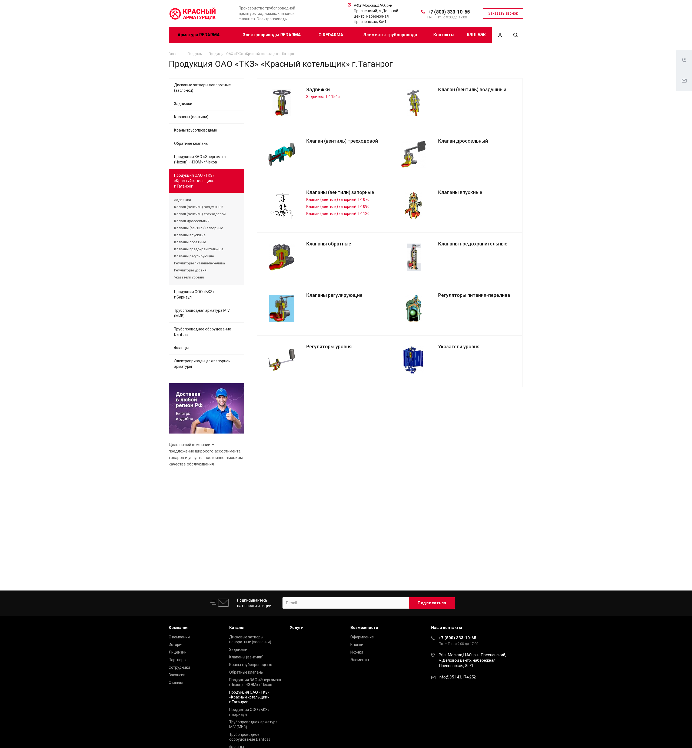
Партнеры (177, 660)
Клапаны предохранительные (472, 244)
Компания (178, 627)
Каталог (237, 627)
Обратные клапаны (191, 143)
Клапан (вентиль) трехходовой (342, 141)
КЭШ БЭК (476, 34)
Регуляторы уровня (329, 346)
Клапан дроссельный (463, 141)
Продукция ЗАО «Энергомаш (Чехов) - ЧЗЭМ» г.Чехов (200, 159)
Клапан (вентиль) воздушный (472, 89)
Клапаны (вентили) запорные (340, 192)
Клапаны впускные (460, 192)
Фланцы (181, 348)
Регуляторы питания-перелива (474, 295)
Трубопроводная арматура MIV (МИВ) (202, 313)
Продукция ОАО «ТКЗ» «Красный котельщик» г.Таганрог (194, 180)
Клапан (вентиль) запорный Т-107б (338, 199)
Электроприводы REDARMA (272, 34)
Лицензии (178, 652)
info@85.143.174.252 (457, 677)
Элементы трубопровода (390, 34)
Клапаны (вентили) (191, 117)
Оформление (362, 637)
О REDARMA (331, 34)
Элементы (359, 660)
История (176, 644)
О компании (179, 637)
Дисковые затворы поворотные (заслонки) (202, 88)
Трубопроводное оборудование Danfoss (202, 332)
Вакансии (177, 675)
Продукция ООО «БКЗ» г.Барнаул (194, 294)
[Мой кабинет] (500, 35)
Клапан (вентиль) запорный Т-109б (338, 206)
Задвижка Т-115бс (323, 96)
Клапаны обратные (328, 244)
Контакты (443, 34)
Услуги (297, 627)
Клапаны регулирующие (334, 295)
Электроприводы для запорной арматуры (202, 364)
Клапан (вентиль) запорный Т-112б (338, 213)
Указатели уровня (459, 346)
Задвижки (318, 89)
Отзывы (176, 682)
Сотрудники (179, 667)
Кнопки (356, 644)
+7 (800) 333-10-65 (449, 12)
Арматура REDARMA (199, 34)
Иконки (356, 652)
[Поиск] (515, 35)
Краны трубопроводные (195, 130)
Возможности (364, 627)
